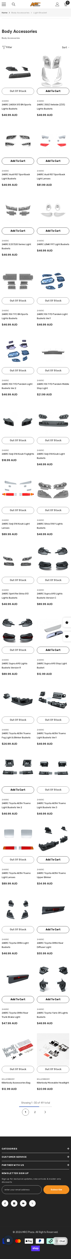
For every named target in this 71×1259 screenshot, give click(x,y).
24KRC (5, 101)
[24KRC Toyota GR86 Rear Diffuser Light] (53, 910)
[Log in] (57, 4)
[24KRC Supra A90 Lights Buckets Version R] (18, 630)
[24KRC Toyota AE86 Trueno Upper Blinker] (53, 840)
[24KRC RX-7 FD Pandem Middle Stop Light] (53, 351)
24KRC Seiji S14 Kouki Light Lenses (16, 525)
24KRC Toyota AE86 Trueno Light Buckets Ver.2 (16, 805)
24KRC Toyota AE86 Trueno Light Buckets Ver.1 (51, 735)
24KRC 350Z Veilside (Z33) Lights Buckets (51, 106)
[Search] (14, 4)
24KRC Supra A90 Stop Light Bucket (52, 665)
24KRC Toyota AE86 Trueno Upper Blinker (51, 875)
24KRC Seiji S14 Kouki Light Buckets (51, 456)
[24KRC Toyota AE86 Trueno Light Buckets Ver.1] (53, 700)
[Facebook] (5, 1203)
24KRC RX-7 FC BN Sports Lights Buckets (15, 316)
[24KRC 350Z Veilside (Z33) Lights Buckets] (53, 71)
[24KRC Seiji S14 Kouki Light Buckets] (53, 420)
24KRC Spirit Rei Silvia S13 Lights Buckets (15, 595)
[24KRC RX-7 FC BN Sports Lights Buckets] (18, 281)
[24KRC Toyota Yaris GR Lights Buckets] (53, 979)
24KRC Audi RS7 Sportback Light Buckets (16, 176)
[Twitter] (32, 1203)
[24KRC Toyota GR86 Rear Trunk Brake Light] (18, 979)
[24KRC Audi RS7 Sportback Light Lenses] (53, 141)
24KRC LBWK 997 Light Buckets (53, 244)
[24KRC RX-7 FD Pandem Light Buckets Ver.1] (53, 281)
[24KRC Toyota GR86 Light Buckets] (18, 910)
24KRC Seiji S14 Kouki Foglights (18, 454)
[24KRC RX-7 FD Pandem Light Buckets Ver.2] (18, 351)
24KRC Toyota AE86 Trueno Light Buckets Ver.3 (51, 805)
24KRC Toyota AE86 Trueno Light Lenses (16, 875)
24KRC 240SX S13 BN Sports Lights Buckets (16, 106)
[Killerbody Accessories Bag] (18, 1049)
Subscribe (56, 1189)
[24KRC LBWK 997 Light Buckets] (53, 211)
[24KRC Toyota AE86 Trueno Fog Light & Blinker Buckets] (18, 700)
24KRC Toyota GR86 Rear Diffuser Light (50, 945)
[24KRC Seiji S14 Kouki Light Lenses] (18, 490)
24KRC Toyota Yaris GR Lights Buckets (52, 1015)
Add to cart (53, 91)
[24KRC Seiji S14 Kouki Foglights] (18, 420)
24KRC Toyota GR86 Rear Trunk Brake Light (15, 1015)
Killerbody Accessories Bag (16, 1082)
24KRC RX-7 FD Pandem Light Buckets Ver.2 (17, 386)
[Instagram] (14, 1203)
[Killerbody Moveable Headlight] (53, 1049)
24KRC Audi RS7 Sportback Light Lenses (51, 176)
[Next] (45, 1112)
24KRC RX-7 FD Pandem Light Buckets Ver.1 (52, 316)
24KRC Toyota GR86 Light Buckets (15, 945)
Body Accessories (20, 12)
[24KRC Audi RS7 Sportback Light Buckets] (18, 141)
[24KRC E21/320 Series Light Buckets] (18, 211)
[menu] (4, 4)
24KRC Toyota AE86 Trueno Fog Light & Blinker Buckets (16, 735)
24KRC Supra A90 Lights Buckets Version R (14, 665)
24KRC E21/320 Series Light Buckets (16, 246)
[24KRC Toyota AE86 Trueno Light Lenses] (18, 840)
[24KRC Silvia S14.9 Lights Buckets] (53, 490)
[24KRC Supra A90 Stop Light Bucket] (53, 630)
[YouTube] (23, 1203)
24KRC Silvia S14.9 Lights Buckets (50, 525)
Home (4, 12)
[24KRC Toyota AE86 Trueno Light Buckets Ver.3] (53, 770)
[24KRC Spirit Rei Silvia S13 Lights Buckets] (18, 560)
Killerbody (8, 1079)
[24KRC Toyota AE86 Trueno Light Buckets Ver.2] (18, 770)
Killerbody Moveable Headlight (53, 1082)
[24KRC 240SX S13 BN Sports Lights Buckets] (18, 71)
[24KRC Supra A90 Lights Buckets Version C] (53, 560)
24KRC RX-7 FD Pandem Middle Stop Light (53, 386)
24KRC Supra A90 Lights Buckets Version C (50, 595)
